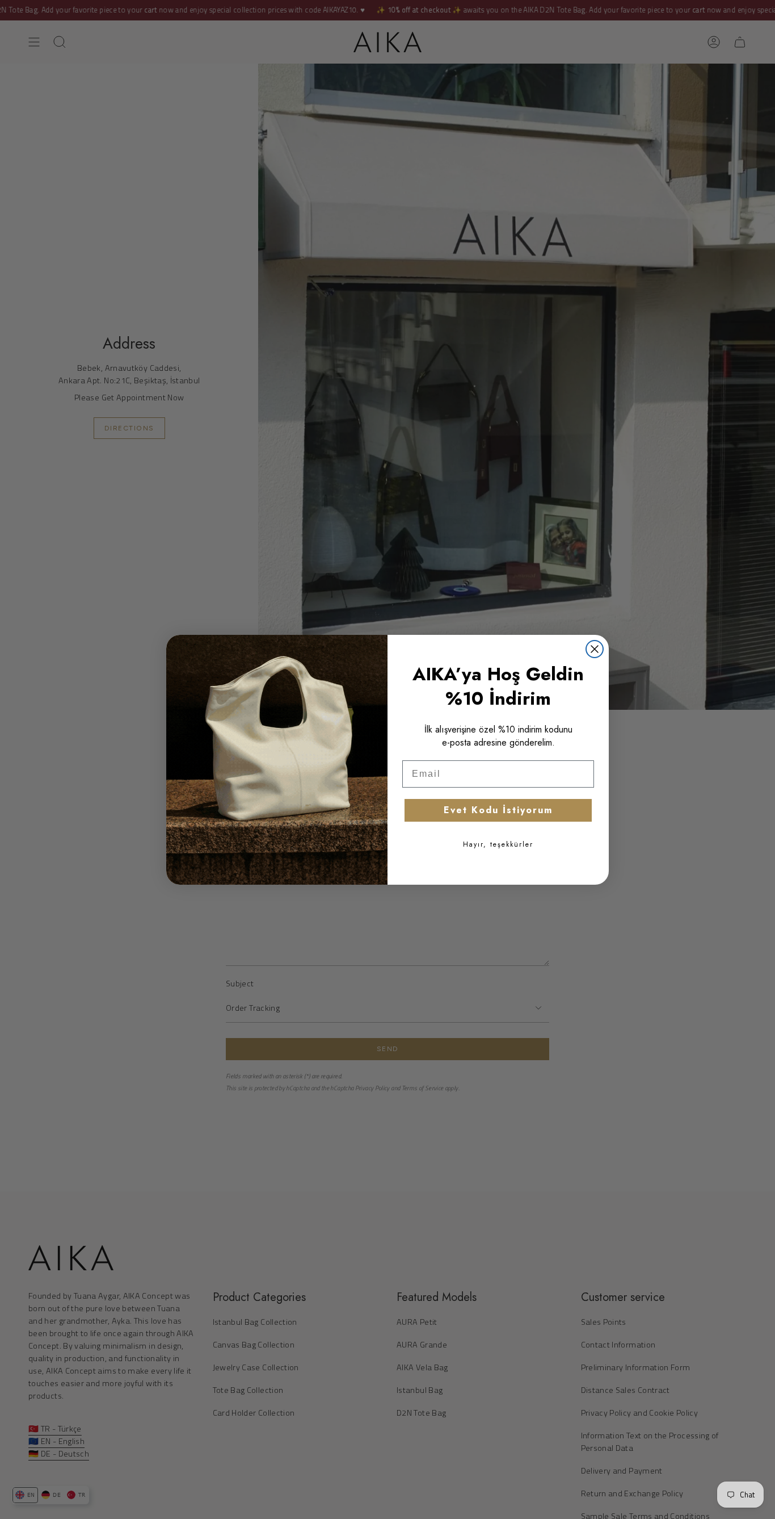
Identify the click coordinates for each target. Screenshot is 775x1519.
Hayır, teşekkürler (498, 844)
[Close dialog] (594, 649)
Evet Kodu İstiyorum (498, 810)
